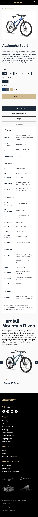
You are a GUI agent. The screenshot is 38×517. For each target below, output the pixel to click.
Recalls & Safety (8, 427)
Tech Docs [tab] (19, 124)
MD (17, 73)
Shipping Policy (7, 439)
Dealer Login (6, 468)
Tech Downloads (7, 433)
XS (5, 73)
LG (23, 73)
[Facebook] (3, 411)
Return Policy (6, 442)
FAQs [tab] (19, 119)
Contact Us (9, 407)
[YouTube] (12, 411)
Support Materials (8, 436)
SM (11, 73)
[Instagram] (7, 411)
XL (29, 73)
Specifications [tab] (19, 108)
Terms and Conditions (8, 510)
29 (12, 81)
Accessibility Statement (10, 456)
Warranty (5, 424)
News (4, 453)
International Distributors (10, 471)
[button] (36, 362)
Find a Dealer (6, 465)
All (3, 8)
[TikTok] (16, 411)
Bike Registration (8, 421)
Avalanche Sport (9, 8)
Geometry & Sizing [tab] (19, 114)
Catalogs (5, 430)
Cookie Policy (6, 507)
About (4, 450)
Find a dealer (19, 96)
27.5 (5, 81)
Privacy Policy (6, 503)
